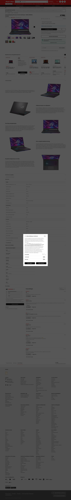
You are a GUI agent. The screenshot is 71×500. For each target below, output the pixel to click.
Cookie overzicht (31, 252)
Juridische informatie (36, 252)
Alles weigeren (29, 263)
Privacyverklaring (27, 252)
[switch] (44, 256)
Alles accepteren (41, 263)
